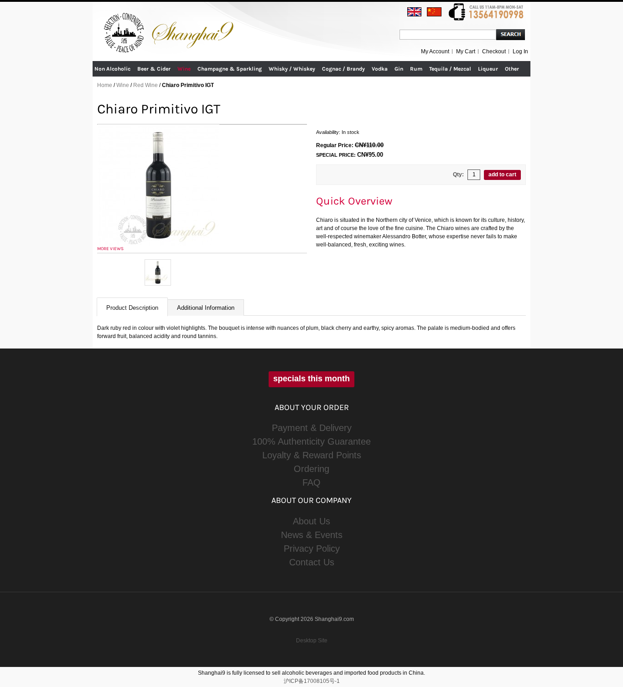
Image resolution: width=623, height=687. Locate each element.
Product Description (132, 307)
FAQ (311, 482)
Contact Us (311, 562)
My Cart (465, 51)
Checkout (494, 51)
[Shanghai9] (170, 18)
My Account (435, 51)
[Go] (510, 34)
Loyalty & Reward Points (311, 455)
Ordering (311, 469)
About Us (311, 521)
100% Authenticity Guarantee (311, 441)
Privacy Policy (312, 548)
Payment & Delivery (312, 428)
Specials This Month (311, 378)
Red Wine (145, 85)
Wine (122, 85)
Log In (520, 51)
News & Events (312, 535)
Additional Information (205, 307)
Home (104, 85)
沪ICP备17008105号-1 (312, 681)
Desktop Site (311, 640)
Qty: (458, 174)
